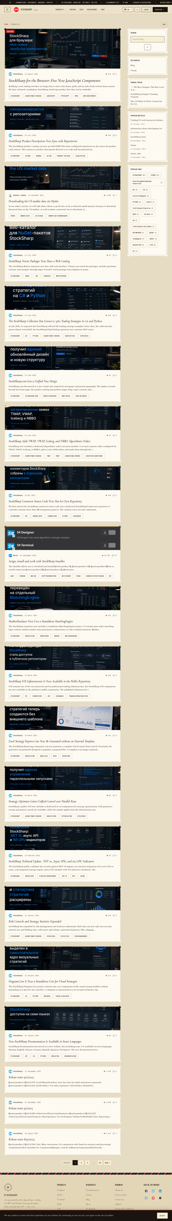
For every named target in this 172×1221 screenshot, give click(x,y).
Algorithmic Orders (72, 456)
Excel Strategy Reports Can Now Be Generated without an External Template (52, 741)
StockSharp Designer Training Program (144, 96)
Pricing (73, 9)
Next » (107, 1163)
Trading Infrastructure (78, 696)
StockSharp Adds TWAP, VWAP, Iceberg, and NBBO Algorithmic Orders (49, 441)
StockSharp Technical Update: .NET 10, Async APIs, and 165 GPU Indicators (51, 861)
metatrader (66, 576)
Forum (134, 70)
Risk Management (81, 936)
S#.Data (148, 214)
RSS (164, 24)
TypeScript (65, 96)
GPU (73, 876)
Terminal (60, 1199)
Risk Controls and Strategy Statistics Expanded (35, 921)
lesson (133, 145)
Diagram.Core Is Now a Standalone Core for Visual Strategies (43, 981)
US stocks (39, 216)
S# (135, 220)
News (88, 1204)
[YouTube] (153, 1198)
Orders (57, 636)
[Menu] (7, 9)
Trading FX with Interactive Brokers (147, 120)
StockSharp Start (138, 137)
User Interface (81, 396)
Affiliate (118, 1204)
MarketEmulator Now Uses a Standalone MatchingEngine (41, 621)
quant (153, 233)
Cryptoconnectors (49, 576)
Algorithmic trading (33, 96)
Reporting (66, 756)
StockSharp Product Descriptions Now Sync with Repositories (43, 141)
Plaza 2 (150, 202)
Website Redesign (49, 396)
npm (76, 96)
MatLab (33, 576)
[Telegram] (146, 1198)
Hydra (13, 216)
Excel (55, 756)
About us (119, 1190)
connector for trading (95, 576)
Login (146, 9)
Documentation (70, 1056)
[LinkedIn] (160, 1191)
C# (26, 336)
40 (100, 1163)
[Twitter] (153, 1191)
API (26, 516)
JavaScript (51, 96)
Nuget (27, 276)
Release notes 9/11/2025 (21, 1077)
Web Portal (66, 396)
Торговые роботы (143, 208)
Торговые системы (143, 226)
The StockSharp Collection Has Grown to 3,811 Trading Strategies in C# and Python (55, 321)
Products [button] (60, 9)
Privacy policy (121, 1195)
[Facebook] (146, 1191)
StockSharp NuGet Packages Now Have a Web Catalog (39, 261)
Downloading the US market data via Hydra (33, 201)
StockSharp (15, 96)
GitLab (49, 156)
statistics (65, 936)
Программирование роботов (147, 182)
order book (44, 636)
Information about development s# (146, 128)
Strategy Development (47, 876)
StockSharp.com (31, 396)
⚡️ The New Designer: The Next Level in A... (147, 88)
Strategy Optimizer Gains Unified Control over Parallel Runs (42, 801)
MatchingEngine (71, 636)
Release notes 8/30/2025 (22, 1139)
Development (92, 9)
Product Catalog (63, 156)
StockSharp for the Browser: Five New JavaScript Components (54, 80)
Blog (81, 9)
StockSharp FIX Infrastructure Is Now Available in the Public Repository (50, 681)
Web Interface (61, 276)
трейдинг (138, 239)
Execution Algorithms (94, 456)
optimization (67, 816)
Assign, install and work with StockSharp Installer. (37, 561)
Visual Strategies (62, 996)
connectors (52, 516)
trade (78, 576)
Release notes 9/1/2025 (21, 1108)
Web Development (89, 96)
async (82, 876)
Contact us (119, 1199)
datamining (138, 233)
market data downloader (58, 216)
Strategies (84, 336)
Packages (47, 276)
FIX (26, 696)
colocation (138, 245)
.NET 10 (64, 876)
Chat (103, 9)
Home (6, 24)
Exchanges (77, 516)
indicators (29, 876)
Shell (59, 1204)
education (55, 1056)
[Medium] (160, 1198)
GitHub (28, 156)
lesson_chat (136, 153)
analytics (44, 756)
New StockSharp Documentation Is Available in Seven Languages (45, 1041)
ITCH (152, 245)
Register (160, 9)
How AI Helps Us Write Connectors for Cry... (146, 103)
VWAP (58, 456)
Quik (12, 576)
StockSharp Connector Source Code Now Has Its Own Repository (45, 501)
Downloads (90, 1209)
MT (110, 576)
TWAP (49, 456)
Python (35, 336)
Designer (47, 996)
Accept (162, 1216)
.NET (36, 276)
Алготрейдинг (141, 196)
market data (25, 216)
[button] (128, 9)
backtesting (70, 336)
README (38, 156)
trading (22, 576)
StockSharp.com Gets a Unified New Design (33, 381)
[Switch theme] (137, 9)
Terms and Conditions (124, 1209)
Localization (80, 156)
